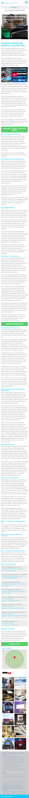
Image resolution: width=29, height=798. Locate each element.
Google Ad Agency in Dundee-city (11, 763)
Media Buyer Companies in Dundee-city (11, 785)
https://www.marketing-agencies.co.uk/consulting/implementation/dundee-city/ (14, 615)
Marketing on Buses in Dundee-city (11, 767)
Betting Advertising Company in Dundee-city (14, 776)
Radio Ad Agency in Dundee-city (11, 756)
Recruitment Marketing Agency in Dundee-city (14, 784)
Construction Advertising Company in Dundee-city (14, 778)
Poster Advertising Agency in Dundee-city (13, 760)
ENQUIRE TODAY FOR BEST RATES (14, 129)
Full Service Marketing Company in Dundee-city (13, 788)
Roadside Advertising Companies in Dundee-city (15, 762)
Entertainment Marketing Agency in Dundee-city (15, 774)
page (4, 288)
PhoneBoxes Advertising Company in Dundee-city (14, 770)
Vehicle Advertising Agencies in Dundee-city (13, 782)
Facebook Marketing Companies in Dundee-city (15, 765)
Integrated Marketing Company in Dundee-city (13, 753)
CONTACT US (14, 644)
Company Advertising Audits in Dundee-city (13, 791)
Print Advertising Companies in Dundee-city (13, 759)
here (9, 177)
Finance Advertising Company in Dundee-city (14, 780)
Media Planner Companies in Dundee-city (12, 787)
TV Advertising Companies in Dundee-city (13, 757)
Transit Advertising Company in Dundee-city (14, 768)
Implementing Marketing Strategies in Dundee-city (14, 794)
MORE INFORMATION (14, 324)
